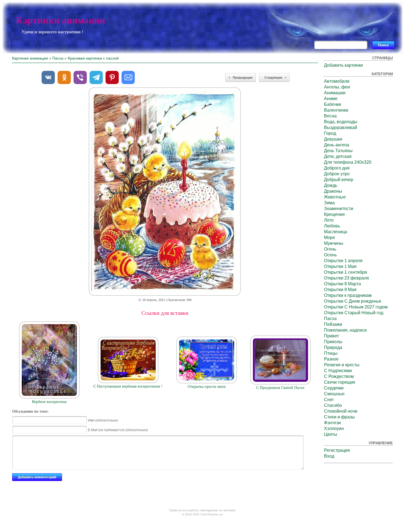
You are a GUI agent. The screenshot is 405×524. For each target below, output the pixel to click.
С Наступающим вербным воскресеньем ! (128, 386)
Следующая (273, 77)
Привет (331, 336)
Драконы (333, 191)
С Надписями (338, 370)
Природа (333, 347)
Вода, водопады (340, 121)
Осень (330, 254)
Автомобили (336, 81)
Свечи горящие (339, 382)
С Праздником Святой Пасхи (280, 388)
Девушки (333, 139)
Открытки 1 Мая (340, 266)
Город (330, 133)
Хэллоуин (334, 428)
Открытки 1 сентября (345, 272)
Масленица (335, 231)
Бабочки (332, 104)
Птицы (330, 353)
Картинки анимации (60, 20)
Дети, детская (338, 156)
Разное (331, 359)
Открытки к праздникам (348, 295)
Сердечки (334, 388)
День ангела (336, 145)
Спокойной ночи (340, 411)
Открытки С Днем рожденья (352, 301)
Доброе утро (337, 173)
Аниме (330, 98)
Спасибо (333, 405)
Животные (335, 197)
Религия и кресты (342, 364)
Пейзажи (333, 324)
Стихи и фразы (339, 417)
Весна (330, 116)
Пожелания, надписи (345, 330)
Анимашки (334, 92)
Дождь (330, 185)
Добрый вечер (338, 179)
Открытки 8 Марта (342, 283)
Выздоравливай (340, 127)
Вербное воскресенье (49, 402)
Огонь (330, 249)
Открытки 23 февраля (346, 278)
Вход (329, 456)
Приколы (333, 341)
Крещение (334, 214)
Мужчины (333, 243)
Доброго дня (337, 168)
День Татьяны (338, 150)
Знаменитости (338, 208)
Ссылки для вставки (164, 313)
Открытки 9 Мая (340, 289)
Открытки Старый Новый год (353, 312)
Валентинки (336, 110)
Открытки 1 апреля (343, 260)
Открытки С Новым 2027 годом (356, 307)
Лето (329, 220)
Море (329, 237)
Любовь (332, 226)
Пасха (57, 58)
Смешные (334, 393)
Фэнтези (332, 422)
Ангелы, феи (337, 87)
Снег (329, 399)
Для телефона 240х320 (347, 162)
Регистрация (337, 450)
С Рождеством (339, 376)
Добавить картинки (343, 65)
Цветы (330, 434)
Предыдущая (242, 77)
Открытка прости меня (206, 387)
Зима (329, 202)
